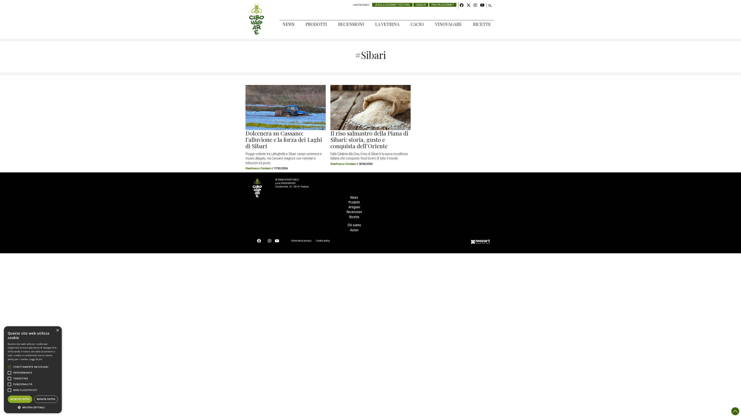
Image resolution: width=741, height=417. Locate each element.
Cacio (417, 24)
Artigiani (354, 207)
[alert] (33, 369)
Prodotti (316, 24)
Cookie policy (323, 240)
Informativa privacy (301, 240)
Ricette (482, 24)
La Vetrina (387, 24)
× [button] (57, 330)
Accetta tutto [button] (20, 399)
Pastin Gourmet (442, 4)
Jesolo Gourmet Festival (392, 4)
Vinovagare (448, 24)
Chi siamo (354, 225)
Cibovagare (256, 19)
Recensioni (351, 24)
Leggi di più (35, 359)
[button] (33, 407)
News (288, 24)
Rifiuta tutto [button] (46, 399)
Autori (354, 230)
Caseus (421, 4)
